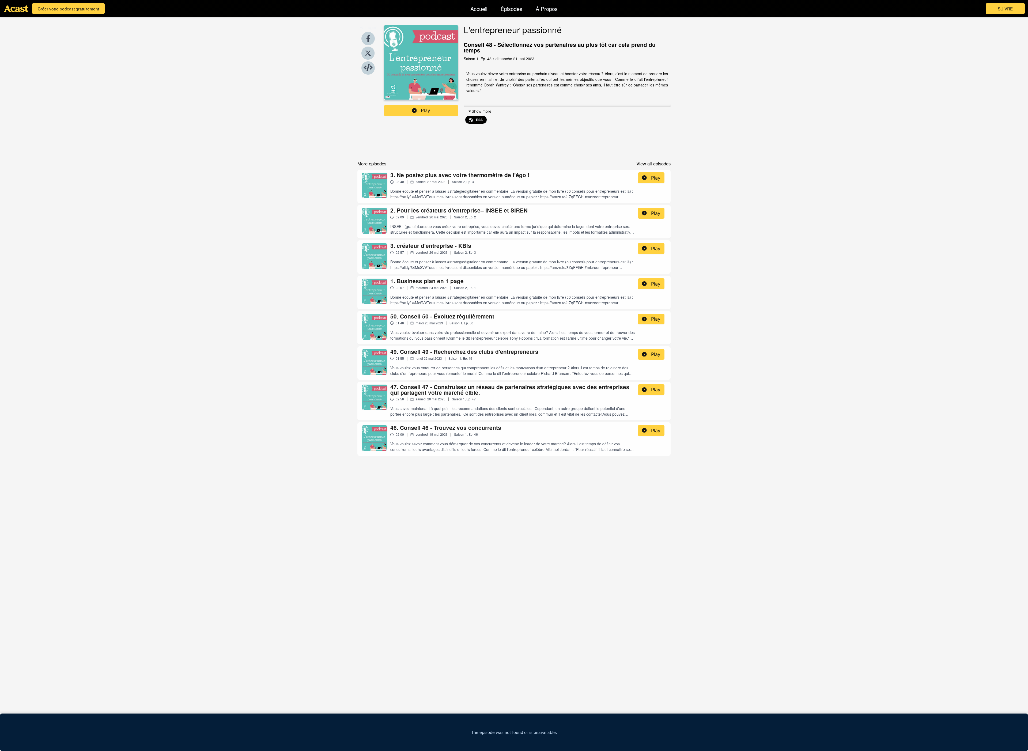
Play (425, 110)
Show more (481, 111)
